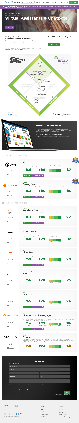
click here (19, 354)
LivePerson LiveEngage (37, 315)
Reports (43, 412)
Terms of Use (18, 384)
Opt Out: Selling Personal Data (65, 417)
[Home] (15, 2)
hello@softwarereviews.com (64, 394)
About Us (47, 2)
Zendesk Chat (31, 210)
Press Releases (62, 412)
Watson (27, 294)
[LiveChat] (10, 254)
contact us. (7, 7)
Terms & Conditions (63, 414)
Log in (42, 409)
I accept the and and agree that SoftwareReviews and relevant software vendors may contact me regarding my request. (38, 385)
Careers (60, 410)
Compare (42, 2)
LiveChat (28, 252)
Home (6, 13)
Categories (38, 2)
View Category (10, 27)
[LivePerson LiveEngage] (10, 315)
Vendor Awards (53, 2)
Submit (66, 392)
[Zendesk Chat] (10, 212)
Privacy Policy (27, 384)
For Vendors (60, 2)
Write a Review (73, 2)
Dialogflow (29, 184)
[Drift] (10, 164)
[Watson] (10, 296)
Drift (25, 163)
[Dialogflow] (10, 185)
